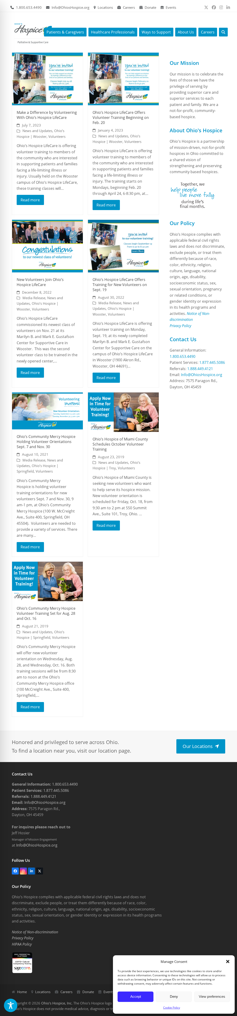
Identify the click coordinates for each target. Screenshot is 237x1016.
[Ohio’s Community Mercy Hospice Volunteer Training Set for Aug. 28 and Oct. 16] (47, 581)
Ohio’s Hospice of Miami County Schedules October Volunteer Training (120, 444)
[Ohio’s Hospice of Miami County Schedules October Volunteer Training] (123, 411)
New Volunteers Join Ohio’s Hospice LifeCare (40, 282)
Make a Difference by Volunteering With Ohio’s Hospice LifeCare (47, 115)
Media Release (33, 297)
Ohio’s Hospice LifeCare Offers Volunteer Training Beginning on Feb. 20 (121, 117)
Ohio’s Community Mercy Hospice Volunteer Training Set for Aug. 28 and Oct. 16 (46, 613)
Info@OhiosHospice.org (70, 7)
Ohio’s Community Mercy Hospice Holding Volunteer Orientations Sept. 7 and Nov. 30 (46, 441)
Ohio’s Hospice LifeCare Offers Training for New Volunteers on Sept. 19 (120, 284)
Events (171, 7)
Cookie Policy (171, 1008)
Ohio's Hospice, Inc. (56, 1003)
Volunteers (56, 136)
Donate (150, 7)
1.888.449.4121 (200, 368)
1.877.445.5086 (212, 362)
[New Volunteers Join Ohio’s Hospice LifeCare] (47, 245)
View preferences (212, 996)
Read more (30, 199)
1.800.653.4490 (29, 7)
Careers (129, 7)
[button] (227, 961)
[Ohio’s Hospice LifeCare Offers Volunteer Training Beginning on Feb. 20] (123, 78)
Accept (135, 996)
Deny (174, 996)
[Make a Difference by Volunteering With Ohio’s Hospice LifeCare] (47, 78)
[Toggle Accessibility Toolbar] (10, 1005)
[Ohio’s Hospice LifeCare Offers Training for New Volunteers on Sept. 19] (123, 245)
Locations (105, 7)
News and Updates (37, 130)
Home (22, 991)
